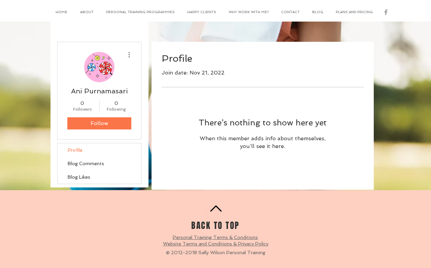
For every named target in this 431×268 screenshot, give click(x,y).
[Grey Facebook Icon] (386, 12)
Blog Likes (79, 177)
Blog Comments (86, 163)
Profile (75, 150)
